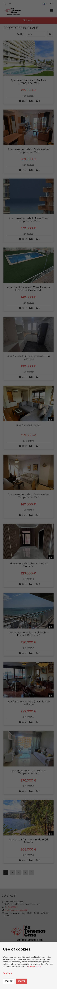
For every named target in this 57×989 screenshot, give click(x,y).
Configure (7, 973)
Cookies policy (34, 966)
